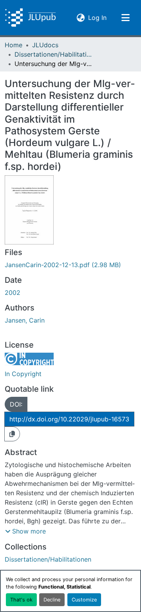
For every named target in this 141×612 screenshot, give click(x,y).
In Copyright (23, 374)
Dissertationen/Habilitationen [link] (53, 54)
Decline (51, 600)
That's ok (21, 600)
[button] (30, 17)
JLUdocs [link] (45, 45)
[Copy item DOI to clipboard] (12, 433)
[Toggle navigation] (125, 17)
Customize (84, 600)
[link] (70, 264)
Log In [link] (97, 17)
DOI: (16, 404)
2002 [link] (12, 292)
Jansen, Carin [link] (25, 320)
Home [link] (13, 45)
